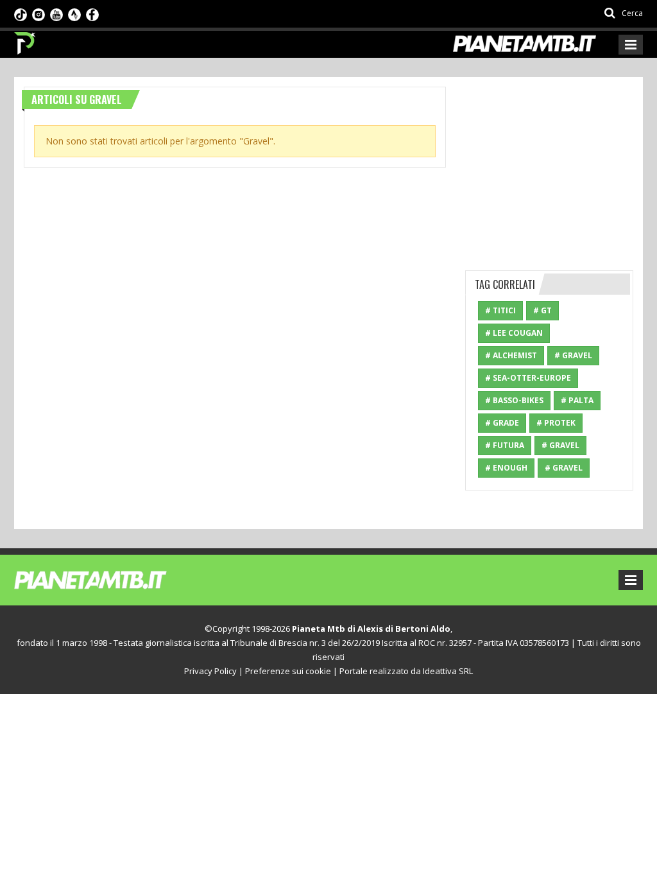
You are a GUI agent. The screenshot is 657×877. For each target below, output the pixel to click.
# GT (542, 310)
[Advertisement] (561, 167)
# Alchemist (511, 355)
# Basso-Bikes (514, 400)
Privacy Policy (210, 671)
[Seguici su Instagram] (38, 13)
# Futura (504, 445)
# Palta (577, 400)
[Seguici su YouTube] (56, 13)
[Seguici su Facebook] (92, 13)
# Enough (506, 467)
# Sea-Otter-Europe (528, 377)
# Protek (556, 422)
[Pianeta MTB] (114, 579)
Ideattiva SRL (448, 671)
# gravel (564, 467)
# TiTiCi (500, 310)
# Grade (502, 422)
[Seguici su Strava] (74, 13)
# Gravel (573, 355)
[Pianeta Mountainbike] (25, 40)
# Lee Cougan (514, 332)
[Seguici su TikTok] (20, 13)
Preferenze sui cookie (288, 671)
